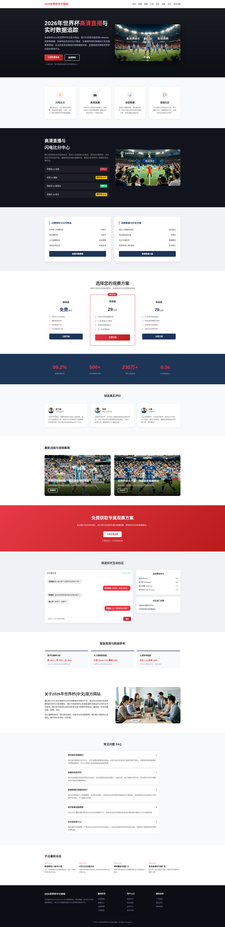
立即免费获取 (112, 534)
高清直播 (101, 899)
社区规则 (130, 903)
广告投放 (159, 899)
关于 (169, 4)
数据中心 (101, 903)
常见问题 (176, 4)
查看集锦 (53, 490)
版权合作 (159, 903)
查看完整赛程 (77, 254)
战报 (163, 4)
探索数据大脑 (147, 254)
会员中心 (130, 906)
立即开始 (66, 336)
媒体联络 (159, 906)
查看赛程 (72, 58)
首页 (134, 4)
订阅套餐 (101, 910)
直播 (140, 4)
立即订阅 (112, 337)
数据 (146, 4)
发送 (127, 619)
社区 (157, 4)
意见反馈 (130, 910)
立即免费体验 (53, 57)
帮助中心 (130, 899)
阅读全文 (122, 490)
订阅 (152, 4)
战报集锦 (101, 906)
